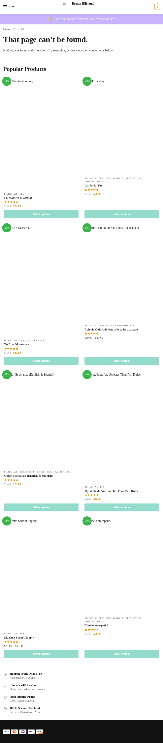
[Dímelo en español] (121, 566)
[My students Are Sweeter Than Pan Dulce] (121, 427)
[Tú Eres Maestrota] (41, 281)
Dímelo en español (96, 625)
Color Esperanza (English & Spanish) (28, 475)
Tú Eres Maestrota (16, 344)
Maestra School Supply (19, 637)
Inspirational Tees (119, 178)
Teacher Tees (35, 340)
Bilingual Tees (14, 194)
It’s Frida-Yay (93, 185)
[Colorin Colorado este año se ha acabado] (121, 273)
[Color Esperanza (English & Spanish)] (41, 420)
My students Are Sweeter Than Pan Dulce (111, 491)
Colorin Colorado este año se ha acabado (111, 329)
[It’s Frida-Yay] (121, 127)
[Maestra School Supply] (41, 574)
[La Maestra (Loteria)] (41, 134)
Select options (41, 214)
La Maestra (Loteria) (18, 197)
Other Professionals (120, 325)
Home (6, 29)
